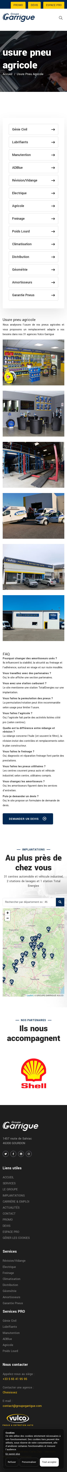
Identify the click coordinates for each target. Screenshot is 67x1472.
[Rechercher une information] (61, 18)
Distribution (20, 257)
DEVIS (34, 5)
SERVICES (9, 1183)
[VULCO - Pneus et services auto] (18, 1420)
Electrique (19, 193)
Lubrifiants (20, 142)
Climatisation (22, 244)
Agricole (18, 206)
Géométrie (20, 269)
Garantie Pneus (23, 295)
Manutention (21, 155)
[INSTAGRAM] (29, 1154)
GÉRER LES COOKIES (16, 1238)
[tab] (33, 658)
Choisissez (10, 1392)
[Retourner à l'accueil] (19, 17)
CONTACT (9, 1214)
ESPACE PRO (54, 5)
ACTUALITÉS (11, 1208)
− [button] (7, 918)
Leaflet (30, 995)
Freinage (18, 218)
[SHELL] (33, 1073)
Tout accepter (49, 1462)
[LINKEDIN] (21, 1154)
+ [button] (7, 913)
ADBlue (17, 167)
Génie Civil (19, 129)
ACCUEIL (8, 1177)
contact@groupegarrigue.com (22, 1406)
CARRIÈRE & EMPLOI (16, 1202)
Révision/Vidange (24, 180)
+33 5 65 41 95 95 (15, 1379)
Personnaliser (29, 1462)
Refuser (12, 1462)
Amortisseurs (22, 282)
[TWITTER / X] (6, 1154)
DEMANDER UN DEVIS (24, 819)
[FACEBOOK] (13, 1154)
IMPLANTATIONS (14, 1196)
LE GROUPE (10, 1189)
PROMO (18, 5)
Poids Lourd (21, 231)
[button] (30, 658)
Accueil (7, 74)
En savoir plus (13, 1454)
